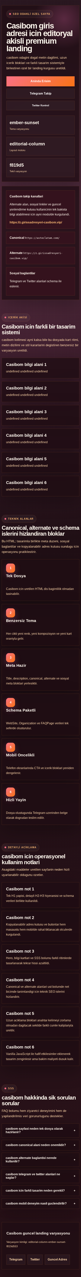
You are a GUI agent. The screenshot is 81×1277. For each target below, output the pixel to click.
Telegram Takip (40, 93)
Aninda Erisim (41, 81)
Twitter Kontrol (40, 105)
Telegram (16, 281)
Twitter (31, 281)
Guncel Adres (57, 1259)
